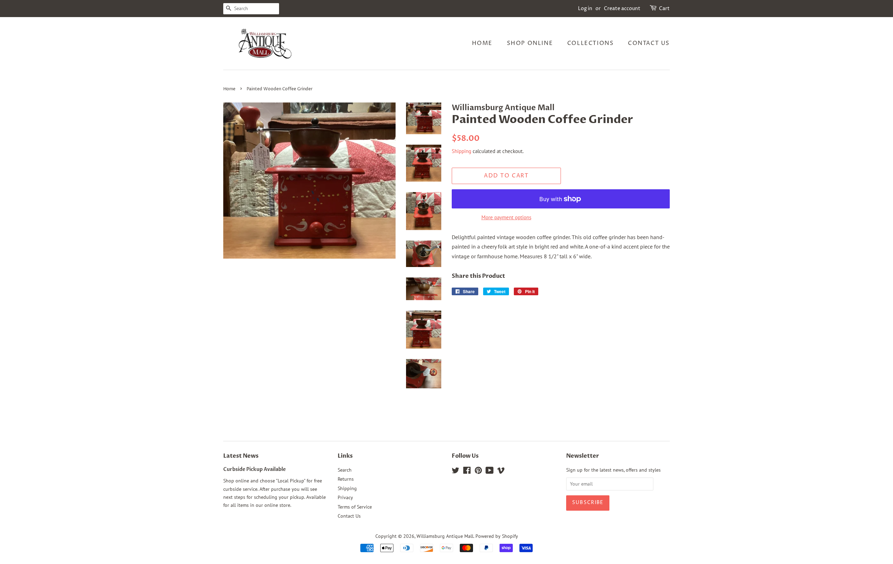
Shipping (461, 151)
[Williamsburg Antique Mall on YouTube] (490, 471)
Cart (664, 8)
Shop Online (530, 43)
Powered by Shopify (496, 536)
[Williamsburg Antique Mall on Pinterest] (478, 471)
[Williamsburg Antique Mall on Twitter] (455, 471)
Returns (346, 479)
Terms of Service (355, 507)
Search (345, 470)
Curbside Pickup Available (254, 469)
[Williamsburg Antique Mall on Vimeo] (501, 471)
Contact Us (649, 43)
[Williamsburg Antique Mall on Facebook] (467, 471)
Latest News (240, 456)
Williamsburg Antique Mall (445, 536)
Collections (590, 43)
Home (482, 43)
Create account (622, 8)
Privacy (345, 497)
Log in (585, 8)
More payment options (506, 217)
